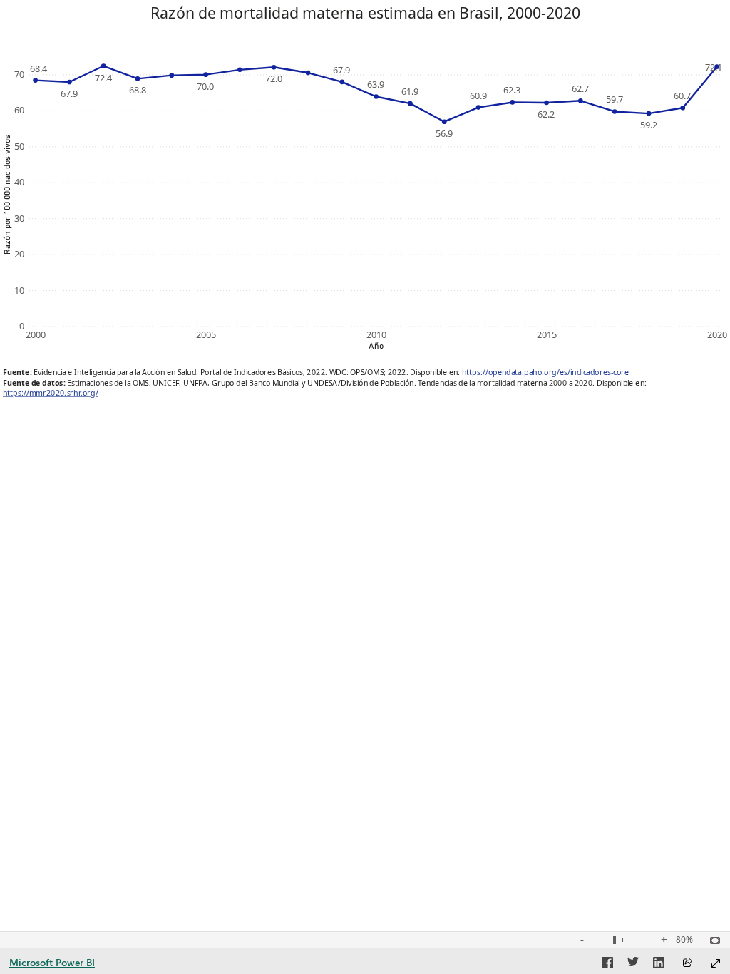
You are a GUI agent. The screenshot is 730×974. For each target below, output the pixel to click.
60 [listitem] (19, 109)
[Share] (687, 964)
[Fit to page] (711, 940)
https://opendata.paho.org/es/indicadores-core (545, 372)
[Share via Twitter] (633, 964)
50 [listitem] (19, 146)
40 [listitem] (19, 181)
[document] (365, 28)
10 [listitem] (19, 290)
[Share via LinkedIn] (658, 964)
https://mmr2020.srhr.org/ (50, 393)
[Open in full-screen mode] (715, 963)
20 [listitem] (19, 253)
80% (684, 939)
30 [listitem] (19, 218)
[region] (365, 205)
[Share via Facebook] (607, 964)
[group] (365, 28)
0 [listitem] (21, 325)
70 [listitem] (19, 74)
